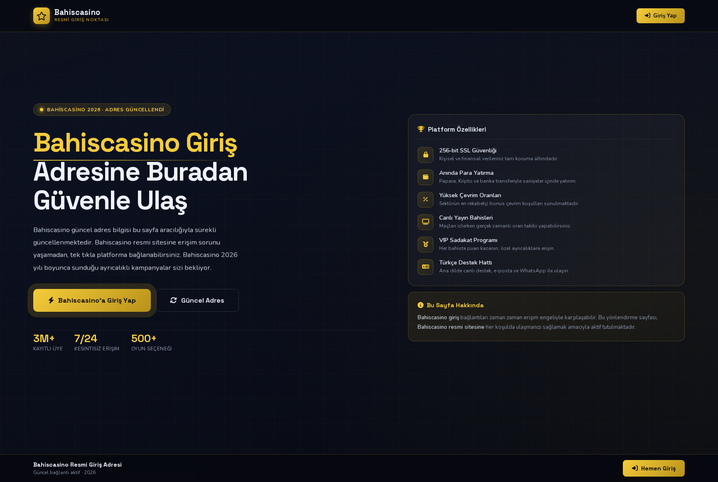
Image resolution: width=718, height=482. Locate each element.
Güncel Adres (202, 300)
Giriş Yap (664, 16)
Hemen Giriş (658, 468)
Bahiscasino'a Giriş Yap (97, 300)
